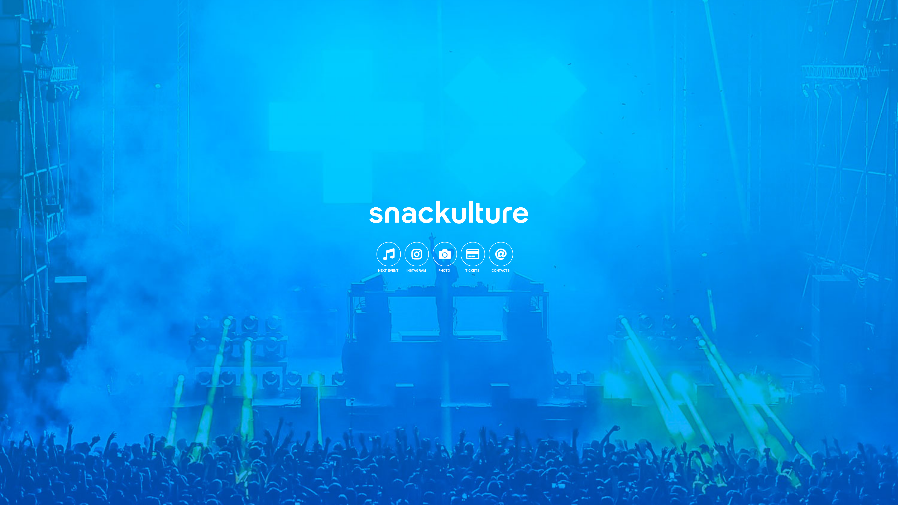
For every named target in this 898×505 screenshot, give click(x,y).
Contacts (501, 270)
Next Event (388, 270)
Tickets (472, 270)
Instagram (416, 270)
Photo (444, 270)
